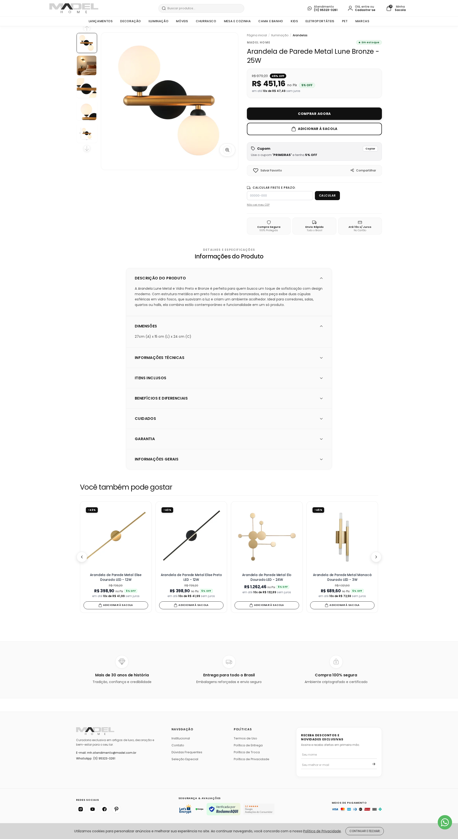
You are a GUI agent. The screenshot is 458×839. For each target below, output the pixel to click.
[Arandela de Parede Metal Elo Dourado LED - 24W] (266, 537)
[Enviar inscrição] (374, 764)
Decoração (130, 21)
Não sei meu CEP (258, 205)
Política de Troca (247, 752)
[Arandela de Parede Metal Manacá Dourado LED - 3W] (342, 537)
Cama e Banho (270, 21)
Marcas (362, 21)
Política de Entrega (248, 745)
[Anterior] (82, 557)
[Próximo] (376, 557)
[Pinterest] (116, 809)
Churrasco (206, 21)
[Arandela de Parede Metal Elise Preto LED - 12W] (191, 537)
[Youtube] (92, 809)
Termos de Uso (245, 738)
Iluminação (158, 21)
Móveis (182, 21)
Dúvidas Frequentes (187, 752)
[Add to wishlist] (256, 170)
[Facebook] (104, 809)
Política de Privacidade (251, 759)
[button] (314, 151)
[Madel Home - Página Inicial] (73, 8)
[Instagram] (80, 809)
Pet (345, 21)
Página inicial (257, 35)
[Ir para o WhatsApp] (445, 822)
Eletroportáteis (320, 21)
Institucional (181, 738)
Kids (294, 21)
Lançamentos (101, 21)
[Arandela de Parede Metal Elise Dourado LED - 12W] (115, 537)
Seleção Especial (185, 759)
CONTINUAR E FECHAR (364, 831)
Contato (178, 745)
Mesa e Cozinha (237, 21)
